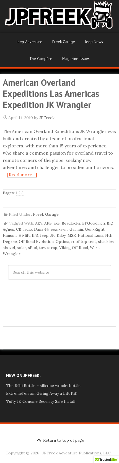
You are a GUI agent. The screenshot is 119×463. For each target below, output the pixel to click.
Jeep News (94, 41)
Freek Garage (63, 41)
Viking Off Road (73, 247)
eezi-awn (59, 229)
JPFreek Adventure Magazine (59, 16)
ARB (48, 223)
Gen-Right (95, 229)
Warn (95, 247)
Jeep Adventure (29, 41)
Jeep (44, 235)
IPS (35, 235)
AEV (38, 223)
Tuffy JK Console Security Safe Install (40, 401)
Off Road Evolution (36, 241)
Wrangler (11, 253)
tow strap (48, 247)
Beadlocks (71, 223)
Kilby (61, 235)
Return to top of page (63, 440)
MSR (72, 235)
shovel (9, 247)
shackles (106, 241)
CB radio (24, 229)
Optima (62, 241)
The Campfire (40, 58)
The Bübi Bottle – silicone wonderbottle (43, 385)
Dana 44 (41, 229)
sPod (32, 247)
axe (57, 223)
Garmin (76, 229)
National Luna (90, 235)
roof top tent (83, 241)
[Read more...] (22, 174)
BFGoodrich (93, 223)
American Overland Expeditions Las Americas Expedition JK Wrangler (51, 93)
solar (21, 247)
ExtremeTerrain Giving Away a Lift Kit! (41, 393)
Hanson (10, 235)
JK (52, 235)
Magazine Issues (76, 58)
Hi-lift (24, 235)
